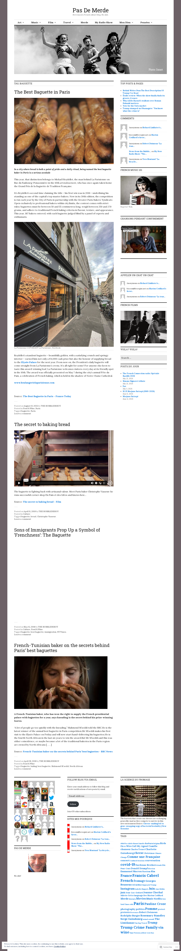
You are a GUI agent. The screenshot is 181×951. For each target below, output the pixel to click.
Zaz (124, 386)
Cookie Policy (60, 946)
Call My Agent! (140, 846)
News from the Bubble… (140, 151)
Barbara (149, 843)
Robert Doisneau (148, 912)
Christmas (149, 853)
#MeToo (124, 843)
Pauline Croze (155, 904)
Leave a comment (22, 413)
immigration (50, 632)
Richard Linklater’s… (152, 127)
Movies (141, 898)
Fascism (146, 871)
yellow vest (145, 933)
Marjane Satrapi (130, 396)
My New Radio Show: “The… (145, 152)
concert (125, 860)
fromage (139, 881)
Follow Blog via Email (82, 779)
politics (140, 909)
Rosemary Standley (152, 915)
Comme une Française (143, 857)
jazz (122, 892)
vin (160, 927)
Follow (73, 804)
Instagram (127, 888)
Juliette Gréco (127, 895)
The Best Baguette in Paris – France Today (47, 396)
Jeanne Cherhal (153, 892)
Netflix (158, 898)
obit (131, 904)
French (126, 880)
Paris (37, 408)
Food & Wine (29, 408)
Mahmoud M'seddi (60, 766)
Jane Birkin (160, 889)
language (138, 895)
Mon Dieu (125, 22)
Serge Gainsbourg (131, 919)
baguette (25, 411)
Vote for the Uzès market (134, 106)
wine (124, 932)
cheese (139, 853)
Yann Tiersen (135, 933)
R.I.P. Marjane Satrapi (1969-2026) (139, 391)
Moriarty (132, 899)
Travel (67, 22)
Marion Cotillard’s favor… (143, 136)
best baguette (37, 632)
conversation (152, 860)
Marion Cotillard (155, 895)
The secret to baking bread (42, 424)
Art (19, 22)
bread (33, 516)
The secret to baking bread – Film (42, 501)
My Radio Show (104, 22)
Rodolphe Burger (130, 915)
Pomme (151, 908)
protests (125, 912)
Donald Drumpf (139, 868)
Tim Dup (137, 923)
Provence (134, 912)
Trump (152, 922)
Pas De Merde (91, 10)
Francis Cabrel (145, 875)
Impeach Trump (149, 885)
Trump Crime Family (139, 927)
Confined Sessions (137, 861)
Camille (153, 846)
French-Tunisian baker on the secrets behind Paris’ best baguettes (62, 647)
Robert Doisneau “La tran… (152, 296)
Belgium (156, 843)
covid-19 (127, 864)
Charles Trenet (138, 849)
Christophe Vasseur (46, 516)
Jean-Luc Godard (134, 892)
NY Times (61, 632)
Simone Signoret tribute (134, 381)
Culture (26, 514)
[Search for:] (143, 358)
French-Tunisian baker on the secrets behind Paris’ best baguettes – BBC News (68, 751)
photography (127, 909)
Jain (152, 888)
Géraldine (137, 884)
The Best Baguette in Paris (42, 92)
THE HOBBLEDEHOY (51, 406)
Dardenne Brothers (146, 865)
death (159, 865)
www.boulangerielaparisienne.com (34, 382)
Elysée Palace (29, 362)
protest (161, 909)
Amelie (142, 843)
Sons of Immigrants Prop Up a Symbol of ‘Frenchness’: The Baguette (57, 532)
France (126, 875)
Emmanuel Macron (131, 871)
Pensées (145, 22)
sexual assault (148, 919)
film (153, 871)
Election (151, 869)
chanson (125, 849)
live (145, 895)
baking (34, 766)
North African (76, 766)
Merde (84, 22)
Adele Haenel (133, 843)
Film (50, 22)
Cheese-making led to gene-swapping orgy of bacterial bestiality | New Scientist (143, 826)
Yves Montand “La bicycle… (97, 850)
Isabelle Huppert (141, 889)
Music (34, 22)
